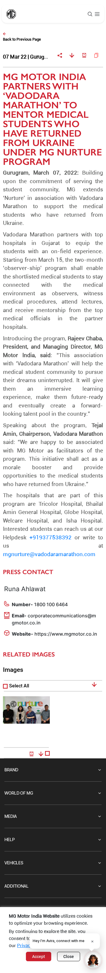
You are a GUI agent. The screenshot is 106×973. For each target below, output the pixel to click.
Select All (19, 686)
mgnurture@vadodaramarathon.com (49, 555)
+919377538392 (50, 538)
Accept (38, 956)
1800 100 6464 (51, 604)
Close (68, 956)
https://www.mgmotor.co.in (65, 634)
